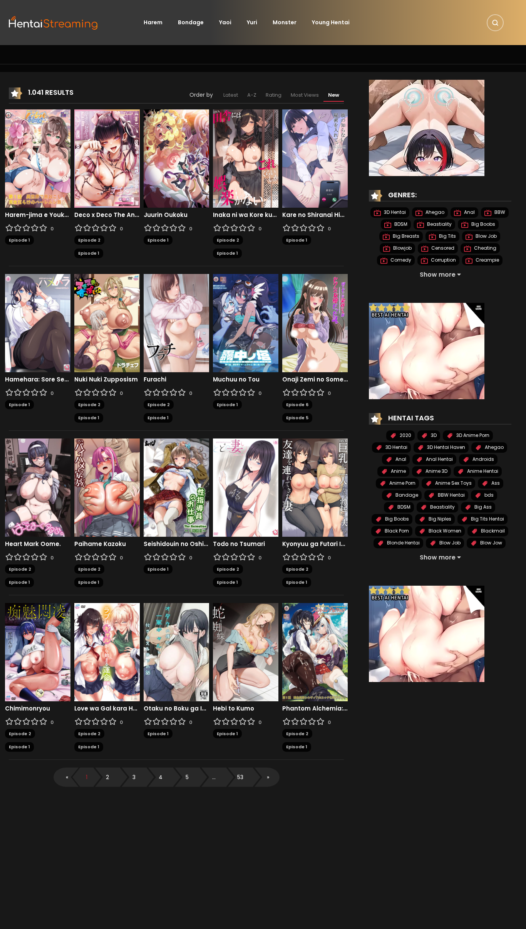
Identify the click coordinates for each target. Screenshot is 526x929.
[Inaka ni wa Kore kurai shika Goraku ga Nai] (245, 158)
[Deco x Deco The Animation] (107, 158)
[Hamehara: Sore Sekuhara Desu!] (37, 322)
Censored (442, 248)
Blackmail (492, 530)
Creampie (486, 260)
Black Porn (396, 530)
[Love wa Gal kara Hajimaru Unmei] (107, 651)
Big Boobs (482, 224)
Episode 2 (89, 240)
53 (240, 777)
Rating (273, 95)
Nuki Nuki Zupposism (106, 379)
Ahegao (434, 212)
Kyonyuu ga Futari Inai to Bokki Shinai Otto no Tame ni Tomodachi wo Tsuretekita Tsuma (315, 544)
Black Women (444, 530)
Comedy (400, 260)
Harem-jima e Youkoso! (37, 215)
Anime (398, 471)
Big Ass (482, 507)
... (214, 777)
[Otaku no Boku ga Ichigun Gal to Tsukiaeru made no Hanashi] (176, 651)
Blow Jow (490, 542)
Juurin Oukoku (166, 215)
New (333, 95)
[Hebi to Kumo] (245, 651)
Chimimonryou (27, 708)
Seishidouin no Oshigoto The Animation (176, 544)
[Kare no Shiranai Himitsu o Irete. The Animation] (315, 158)
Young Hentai (331, 22)
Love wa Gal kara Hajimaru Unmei (107, 708)
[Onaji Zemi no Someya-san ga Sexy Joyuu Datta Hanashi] (315, 322)
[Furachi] (176, 322)
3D (433, 435)
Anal (469, 212)
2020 (405, 435)
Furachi (155, 379)
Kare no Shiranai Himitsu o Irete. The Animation (315, 215)
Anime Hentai (482, 471)
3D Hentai (394, 212)
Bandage (406, 495)
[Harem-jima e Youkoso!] (37, 158)
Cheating (484, 248)
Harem (153, 22)
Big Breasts (405, 236)
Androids (482, 459)
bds (488, 495)
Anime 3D (435, 471)
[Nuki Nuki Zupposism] (107, 322)
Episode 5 (297, 418)
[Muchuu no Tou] (245, 322)
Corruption (443, 260)
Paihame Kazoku (100, 544)
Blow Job (485, 236)
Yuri (252, 22)
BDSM (400, 224)
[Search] (495, 22)
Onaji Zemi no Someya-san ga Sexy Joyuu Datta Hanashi (315, 379)
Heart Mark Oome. (33, 544)
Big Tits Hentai (487, 519)
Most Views (305, 95)
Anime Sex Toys (453, 483)
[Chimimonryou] (37, 651)
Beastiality (439, 224)
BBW (499, 212)
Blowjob (402, 248)
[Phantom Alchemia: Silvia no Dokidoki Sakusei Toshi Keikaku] (315, 651)
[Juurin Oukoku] (176, 158)
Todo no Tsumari (239, 544)
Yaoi (225, 22)
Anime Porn (401, 483)
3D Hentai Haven (445, 447)
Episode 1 (19, 240)
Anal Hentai (439, 459)
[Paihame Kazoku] (107, 487)
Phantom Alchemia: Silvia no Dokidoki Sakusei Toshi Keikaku (315, 708)
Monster (285, 22)
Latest (230, 95)
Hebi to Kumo (233, 708)
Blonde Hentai (403, 542)
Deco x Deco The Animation (107, 215)
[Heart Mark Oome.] (37, 487)
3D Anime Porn (472, 435)
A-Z (251, 95)
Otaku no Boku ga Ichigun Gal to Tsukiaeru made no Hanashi (176, 708)
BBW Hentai (451, 495)
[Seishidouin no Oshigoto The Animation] (176, 487)
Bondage (191, 22)
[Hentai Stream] (53, 22)
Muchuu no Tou (236, 379)
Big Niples (439, 519)
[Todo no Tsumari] (245, 487)
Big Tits (447, 236)
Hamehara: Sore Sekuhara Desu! (37, 379)
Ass (495, 483)
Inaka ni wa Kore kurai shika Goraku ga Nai (245, 215)
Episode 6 (297, 405)
